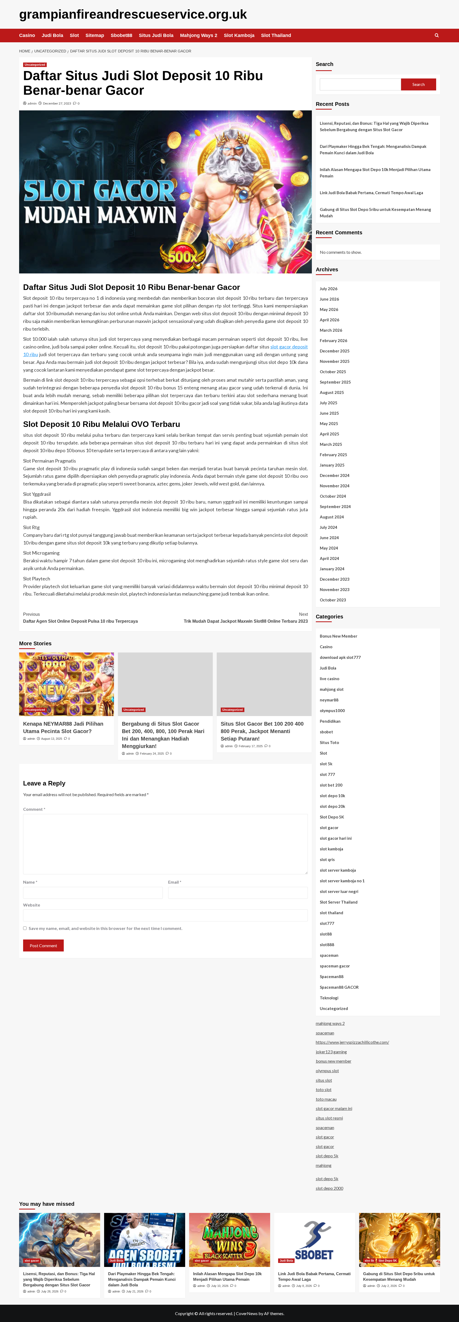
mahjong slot (332, 689)
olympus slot (327, 1070)
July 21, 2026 (134, 1291)
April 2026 (329, 319)
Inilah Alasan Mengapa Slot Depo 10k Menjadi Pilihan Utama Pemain (375, 172)
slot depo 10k (332, 795)
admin (32, 103)
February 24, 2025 (152, 753)
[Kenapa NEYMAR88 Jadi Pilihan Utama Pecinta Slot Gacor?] (66, 684)
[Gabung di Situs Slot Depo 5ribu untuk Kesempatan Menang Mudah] (399, 1240)
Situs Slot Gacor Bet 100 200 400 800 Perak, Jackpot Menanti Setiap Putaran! (262, 731)
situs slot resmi (329, 1117)
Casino (27, 35)
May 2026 (329, 309)
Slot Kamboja (239, 35)
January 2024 (332, 568)
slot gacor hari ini (336, 838)
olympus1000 (332, 710)
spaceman (329, 955)
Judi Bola (52, 35)
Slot (74, 35)
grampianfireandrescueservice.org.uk (133, 14)
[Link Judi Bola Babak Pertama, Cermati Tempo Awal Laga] (314, 1240)
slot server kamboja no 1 (342, 880)
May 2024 (329, 548)
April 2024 (329, 558)
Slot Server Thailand (339, 902)
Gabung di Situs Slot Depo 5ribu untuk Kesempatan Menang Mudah (375, 212)
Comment (34, 809)
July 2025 (328, 402)
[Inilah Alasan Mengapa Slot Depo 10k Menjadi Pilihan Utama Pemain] (229, 1240)
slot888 (327, 944)
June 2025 (329, 413)
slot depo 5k (327, 1155)
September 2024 (335, 506)
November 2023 (335, 589)
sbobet (326, 731)
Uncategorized (35, 64)
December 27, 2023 (57, 103)
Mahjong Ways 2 (198, 35)
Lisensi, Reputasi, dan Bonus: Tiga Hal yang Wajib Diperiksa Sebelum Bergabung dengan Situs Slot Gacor (374, 126)
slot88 (326, 934)
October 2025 (333, 371)
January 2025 (332, 465)
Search (324, 64)
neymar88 (329, 699)
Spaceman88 (331, 976)
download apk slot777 (340, 657)
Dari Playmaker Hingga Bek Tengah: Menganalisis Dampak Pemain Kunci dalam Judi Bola (373, 149)
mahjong (324, 1165)
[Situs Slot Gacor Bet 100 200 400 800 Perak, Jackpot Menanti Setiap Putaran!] (264, 684)
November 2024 (335, 485)
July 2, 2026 (389, 1285)
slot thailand (331, 912)
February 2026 (333, 340)
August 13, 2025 (51, 738)
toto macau (326, 1098)
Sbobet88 (121, 35)
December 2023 (335, 579)
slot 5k (326, 763)
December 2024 (335, 475)
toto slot (324, 1089)
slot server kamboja (338, 870)
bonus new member (333, 1060)
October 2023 (333, 599)
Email (174, 881)
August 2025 (332, 392)
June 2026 (329, 299)
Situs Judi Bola (156, 35)
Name (30, 881)
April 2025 (329, 433)
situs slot (324, 1080)
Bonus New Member (338, 636)
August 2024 (332, 516)
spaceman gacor (335, 965)
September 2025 (335, 382)
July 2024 (328, 527)
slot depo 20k (332, 806)
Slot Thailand (276, 35)
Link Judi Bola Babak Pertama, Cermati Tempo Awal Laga (371, 192)
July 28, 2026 (49, 1291)
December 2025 (335, 350)
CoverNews (247, 1313)
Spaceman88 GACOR (339, 987)
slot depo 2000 (329, 1188)
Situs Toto (329, 742)
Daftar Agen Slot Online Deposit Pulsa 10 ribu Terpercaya (80, 617)
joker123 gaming (331, 1051)
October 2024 (333, 496)
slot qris (327, 859)
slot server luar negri (339, 891)
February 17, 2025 (251, 746)
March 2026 (331, 330)
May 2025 (329, 423)
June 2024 (329, 537)
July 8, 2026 (304, 1285)
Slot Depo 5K (332, 816)
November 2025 (335, 361)
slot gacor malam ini (334, 1108)
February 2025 (333, 454)
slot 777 (327, 774)
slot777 (327, 923)
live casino (329, 678)
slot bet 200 (331, 785)
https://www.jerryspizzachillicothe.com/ (352, 1042)
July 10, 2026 (219, 1285)
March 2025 (331, 444)
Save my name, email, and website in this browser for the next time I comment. (105, 928)
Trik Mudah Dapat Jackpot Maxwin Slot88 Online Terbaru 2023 (246, 617)
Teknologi (329, 997)
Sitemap (95, 35)
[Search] (437, 35)
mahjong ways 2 (330, 1023)
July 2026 (328, 288)
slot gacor (329, 827)
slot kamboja (331, 848)
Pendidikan (330, 721)
